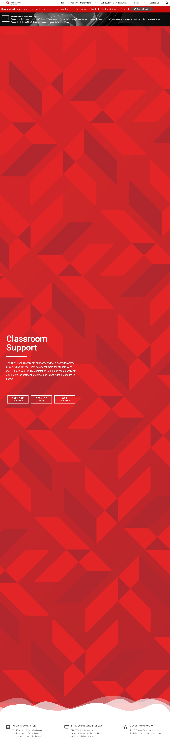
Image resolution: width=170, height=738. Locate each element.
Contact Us (154, 3)
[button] (167, 3)
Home (63, 3)
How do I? (138, 3)
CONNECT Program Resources (114, 3)
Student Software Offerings (82, 3)
